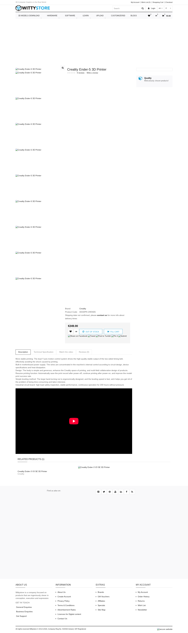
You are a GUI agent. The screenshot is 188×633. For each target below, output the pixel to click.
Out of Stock (92, 332)
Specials (101, 605)
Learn (86, 16)
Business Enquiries (24, 611)
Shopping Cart (157, 2)
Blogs (134, 16)
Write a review (92, 73)
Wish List (142, 605)
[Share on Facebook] (77, 336)
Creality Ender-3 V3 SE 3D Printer (32, 471)
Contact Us (62, 618)
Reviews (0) (84, 352)
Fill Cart (114, 332)
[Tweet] (91, 336)
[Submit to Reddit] (126, 336)
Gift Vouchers (103, 596)
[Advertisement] (94, 41)
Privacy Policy (64, 601)
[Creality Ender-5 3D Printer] (28, 69)
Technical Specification (43, 352)
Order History (143, 596)
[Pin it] (114, 336)
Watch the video (66, 352)
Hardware (52, 16)
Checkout (168, 2)
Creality (82, 308)
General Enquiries (24, 607)
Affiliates (101, 601)
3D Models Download (28, 16)
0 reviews (81, 73)
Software (70, 16)
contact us (102, 315)
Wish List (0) (146, 2)
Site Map (101, 610)
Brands (101, 592)
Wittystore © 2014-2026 (38, 629)
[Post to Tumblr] (103, 336)
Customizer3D (118, 16)
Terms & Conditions (66, 605)
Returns (141, 601)
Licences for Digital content (69, 614)
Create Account (64, 596)
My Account (135, 2)
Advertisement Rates (67, 610)
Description (23, 352)
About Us (62, 592)
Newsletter (142, 610)
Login (152, 8)
